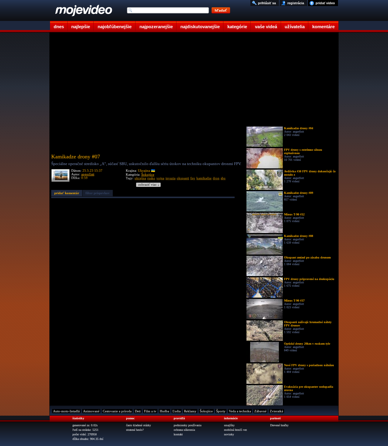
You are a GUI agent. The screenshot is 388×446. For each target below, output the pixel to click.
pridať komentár (66, 193)
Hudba (164, 411)
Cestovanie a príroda (117, 411)
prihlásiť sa (267, 3)
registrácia (295, 3)
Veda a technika (240, 411)
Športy (221, 411)
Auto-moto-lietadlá (66, 411)
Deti (138, 411)
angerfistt (87, 174)
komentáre (323, 26)
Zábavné (260, 411)
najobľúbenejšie (115, 26)
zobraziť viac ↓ (148, 184)
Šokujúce (147, 174)
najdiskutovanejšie (200, 26)
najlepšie (80, 26)
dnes (59, 26)
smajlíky (229, 425)
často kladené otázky (138, 425)
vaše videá (266, 26)
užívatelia (295, 26)
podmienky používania (187, 425)
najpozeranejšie (156, 26)
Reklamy (190, 411)
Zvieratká (276, 411)
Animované (91, 411)
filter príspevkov (97, 193)
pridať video (325, 3)
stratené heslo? (135, 429)
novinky (229, 434)
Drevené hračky (279, 425)
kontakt (178, 434)
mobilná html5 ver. (235, 429)
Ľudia (176, 411)
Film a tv (150, 411)
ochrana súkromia (184, 429)
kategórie (237, 26)
